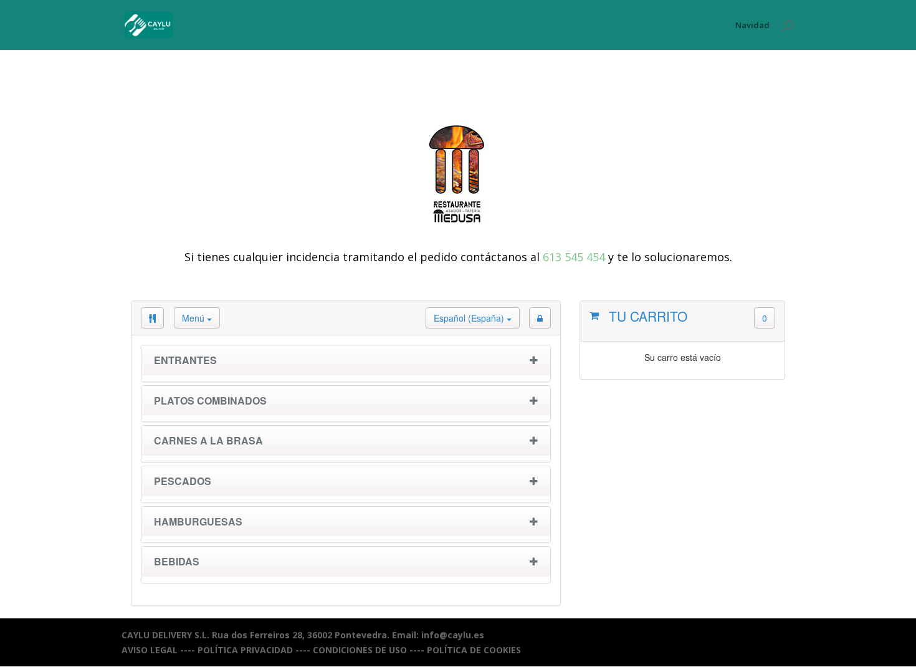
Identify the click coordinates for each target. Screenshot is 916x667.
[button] (540, 318)
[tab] (345, 363)
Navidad (752, 26)
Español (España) (470, 318)
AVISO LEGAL (150, 650)
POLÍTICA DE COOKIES (474, 650)
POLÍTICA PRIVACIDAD (245, 650)
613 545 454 (574, 256)
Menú (194, 318)
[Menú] (152, 318)
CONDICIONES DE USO (360, 650)
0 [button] (764, 318)
